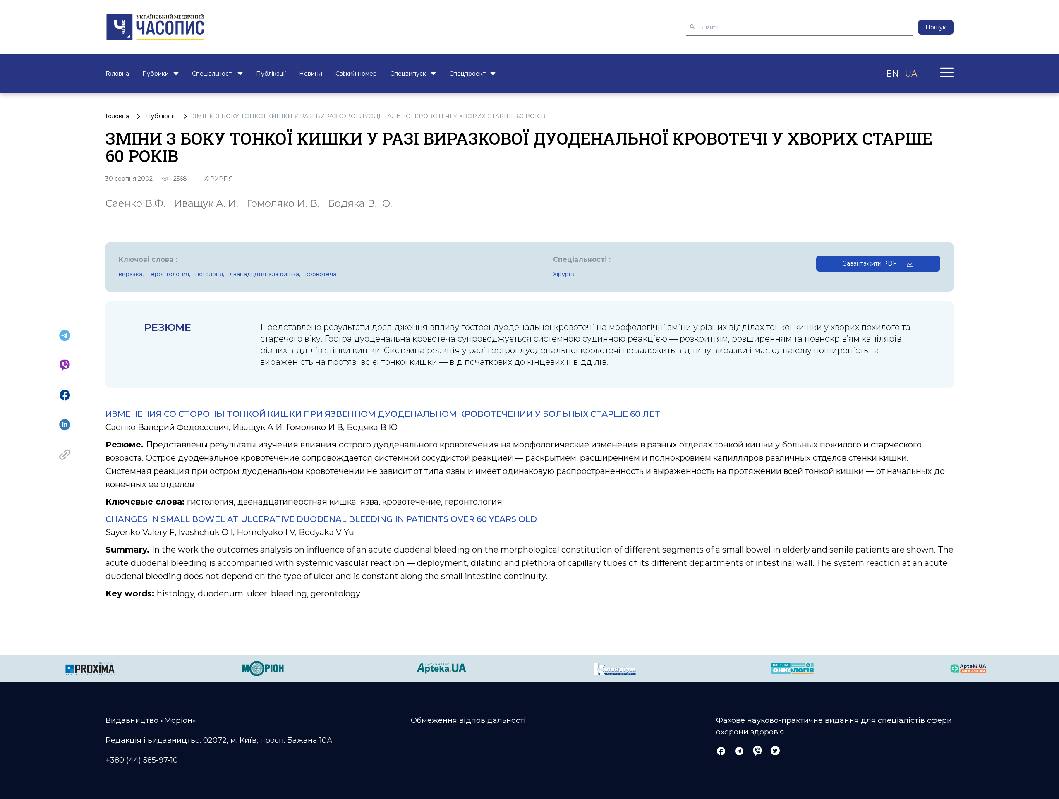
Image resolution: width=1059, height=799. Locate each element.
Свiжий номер (356, 73)
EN (892, 74)
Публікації (271, 73)
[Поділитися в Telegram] (65, 335)
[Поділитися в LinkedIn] (65, 425)
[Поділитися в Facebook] (64, 395)
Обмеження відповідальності (468, 720)
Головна (117, 73)
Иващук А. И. (206, 203)
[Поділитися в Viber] (64, 365)
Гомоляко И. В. (283, 203)
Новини (310, 73)
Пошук (935, 27)
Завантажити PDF (869, 263)
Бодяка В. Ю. (360, 203)
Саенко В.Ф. (135, 203)
